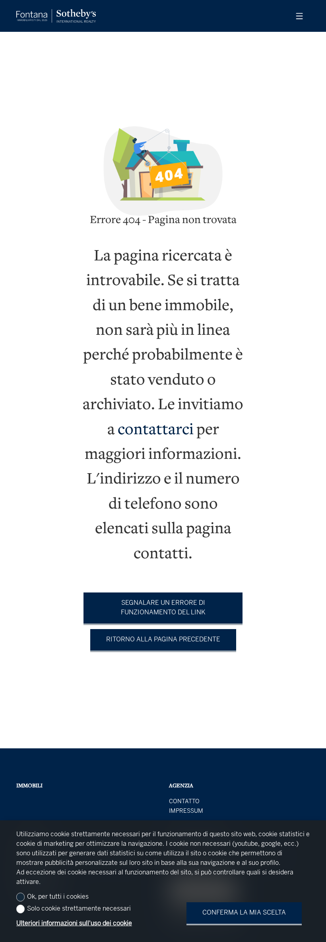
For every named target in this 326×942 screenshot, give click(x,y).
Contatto (184, 801)
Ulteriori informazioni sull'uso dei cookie (74, 923)
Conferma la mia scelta (244, 913)
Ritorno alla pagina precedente (163, 640)
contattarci (156, 430)
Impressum (186, 811)
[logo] (56, 16)
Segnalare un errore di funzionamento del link (163, 608)
